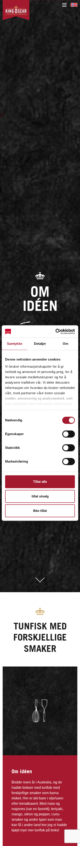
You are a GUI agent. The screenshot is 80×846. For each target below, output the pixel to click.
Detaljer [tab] (40, 343)
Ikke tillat (40, 511)
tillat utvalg (40, 496)
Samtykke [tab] (14, 343)
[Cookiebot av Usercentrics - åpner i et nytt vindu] (56, 331)
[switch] (68, 434)
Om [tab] (65, 343)
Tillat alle (40, 481)
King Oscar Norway (74, 4)
